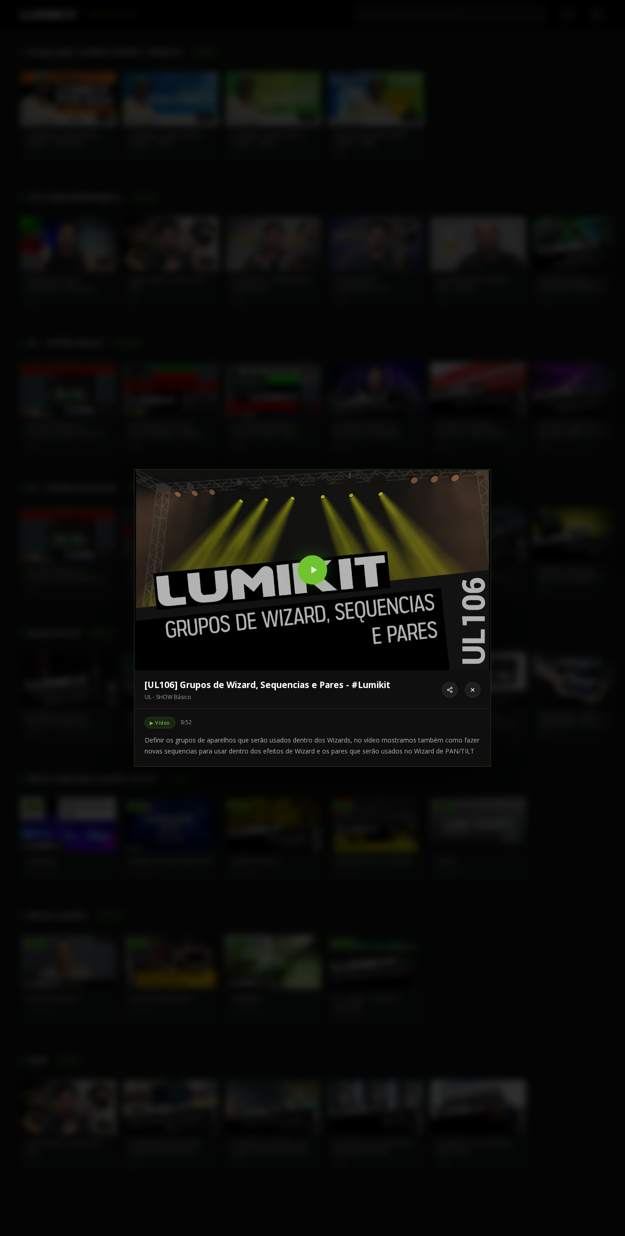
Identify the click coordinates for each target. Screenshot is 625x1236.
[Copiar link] (450, 690)
